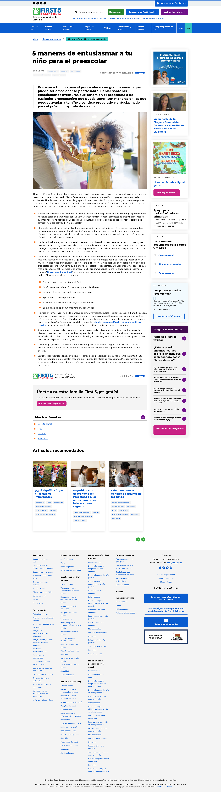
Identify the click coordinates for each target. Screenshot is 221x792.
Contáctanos (38, 603)
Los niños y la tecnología (43, 674)
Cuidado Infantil (53, 71)
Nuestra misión (39, 588)
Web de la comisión (173, 12)
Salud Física (116, 518)
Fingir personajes (167, 273)
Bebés (63, 563)
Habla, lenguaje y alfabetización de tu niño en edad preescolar (98, 709)
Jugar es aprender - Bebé (70, 723)
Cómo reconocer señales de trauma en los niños (126, 493)
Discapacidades (122, 585)
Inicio (35, 39)
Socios (35, 599)
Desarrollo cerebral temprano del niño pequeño (96, 569)
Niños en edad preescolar (70, 570)
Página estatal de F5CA (42, 592)
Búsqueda (115, 12)
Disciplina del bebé (68, 706)
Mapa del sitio (166, 582)
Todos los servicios (40, 614)
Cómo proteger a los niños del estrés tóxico (166, 598)
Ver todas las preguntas (170, 428)
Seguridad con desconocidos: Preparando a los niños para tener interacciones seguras (85, 498)
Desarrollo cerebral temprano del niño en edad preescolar (97, 684)
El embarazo (135, 18)
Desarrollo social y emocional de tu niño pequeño (96, 584)
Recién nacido (40, 502)
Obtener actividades (168, 316)
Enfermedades (66, 619)
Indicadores (64, 71)
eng (182, 29)
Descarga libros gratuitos (43, 572)
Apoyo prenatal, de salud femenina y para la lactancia (43, 642)
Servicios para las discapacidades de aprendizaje (40, 694)
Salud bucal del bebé (69, 742)
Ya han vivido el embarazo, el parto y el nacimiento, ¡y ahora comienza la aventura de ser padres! (169, 223)
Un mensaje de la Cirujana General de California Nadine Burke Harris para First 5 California (168, 125)
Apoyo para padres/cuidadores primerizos (166, 213)
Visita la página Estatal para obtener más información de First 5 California (166, 609)
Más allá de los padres (69, 651)
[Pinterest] (37, 3)
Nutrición (64, 654)
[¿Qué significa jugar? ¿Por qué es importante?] (50, 474)
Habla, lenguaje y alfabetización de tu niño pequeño (98, 603)
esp (189, 29)
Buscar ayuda (48, 28)
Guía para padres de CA (163, 28)
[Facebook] (34, 3)
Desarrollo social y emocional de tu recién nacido (69, 591)
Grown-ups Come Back (59, 272)
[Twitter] (41, 3)
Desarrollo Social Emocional (83, 516)
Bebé (49, 502)
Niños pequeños (67, 566)
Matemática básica (68, 731)
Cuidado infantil (66, 584)
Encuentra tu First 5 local (141, 12)
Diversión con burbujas (170, 264)
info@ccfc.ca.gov (174, 562)
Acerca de (34, 28)
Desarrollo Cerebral (118, 506)
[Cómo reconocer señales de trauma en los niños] (126, 474)
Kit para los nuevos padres (84, 18)
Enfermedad (135, 514)
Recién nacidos (66, 559)
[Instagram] (44, 3)
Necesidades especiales (153, 18)
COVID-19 (101, 18)
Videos (108, 28)
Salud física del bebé (69, 745)
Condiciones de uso (166, 578)
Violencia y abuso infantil (43, 700)
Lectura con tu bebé (68, 727)
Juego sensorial (166, 255)
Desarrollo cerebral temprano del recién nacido (68, 600)
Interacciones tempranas (118, 18)
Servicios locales (67, 675)
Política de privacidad (166, 574)
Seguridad (96, 512)
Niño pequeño (75, 71)
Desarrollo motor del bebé (71, 702)
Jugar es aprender (59, 75)
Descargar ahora (165, 192)
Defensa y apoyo (40, 596)
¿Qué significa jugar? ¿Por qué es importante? (50, 493)
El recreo (53, 510)
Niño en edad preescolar (42, 75)
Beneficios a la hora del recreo (45, 514)
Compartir (140, 73)
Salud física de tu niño (97, 646)
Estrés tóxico (140, 28)
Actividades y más (124, 28)
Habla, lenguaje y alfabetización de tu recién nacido (71, 625)
